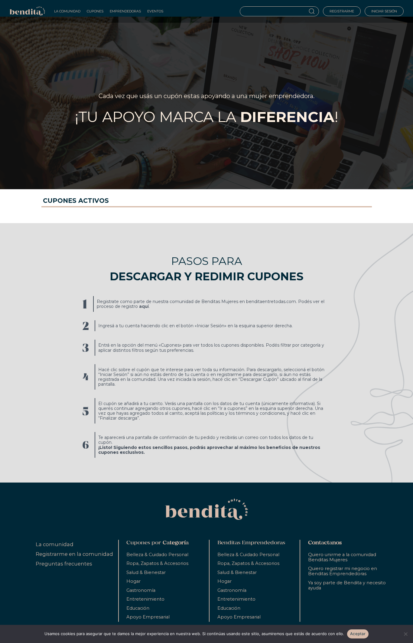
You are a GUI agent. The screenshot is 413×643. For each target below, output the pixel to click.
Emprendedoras (125, 11)
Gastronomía (140, 590)
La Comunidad (67, 11)
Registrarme (342, 11)
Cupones (95, 11)
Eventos (155, 11)
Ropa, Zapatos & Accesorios (157, 563)
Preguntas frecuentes (64, 564)
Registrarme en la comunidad (74, 554)
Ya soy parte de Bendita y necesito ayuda (347, 585)
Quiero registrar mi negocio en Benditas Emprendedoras (342, 571)
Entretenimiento (145, 599)
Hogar (133, 581)
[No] (405, 634)
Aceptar (358, 633)
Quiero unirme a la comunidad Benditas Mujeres (342, 557)
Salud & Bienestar (146, 572)
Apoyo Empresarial (148, 617)
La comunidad (54, 544)
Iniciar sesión (384, 11)
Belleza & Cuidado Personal (157, 554)
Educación (137, 608)
